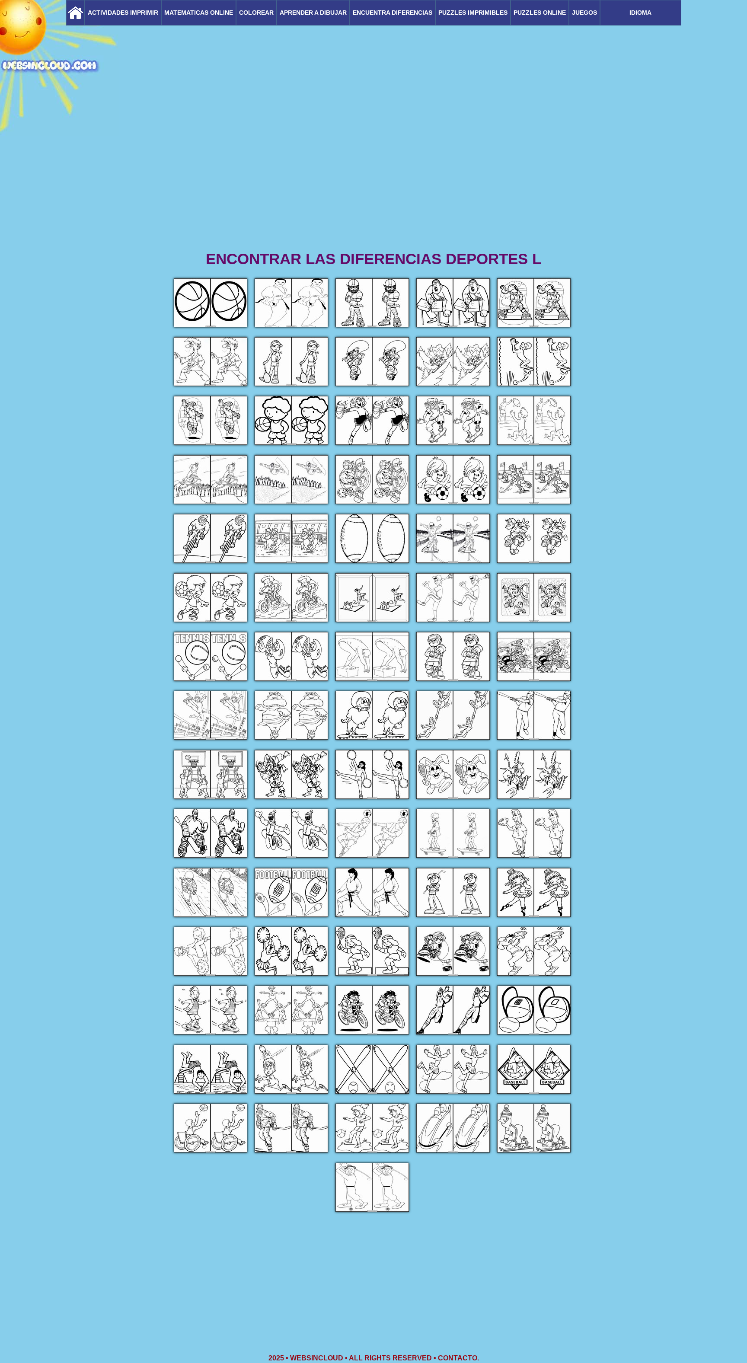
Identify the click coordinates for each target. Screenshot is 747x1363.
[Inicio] (75, 13)
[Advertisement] (373, 181)
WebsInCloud (316, 1358)
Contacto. (458, 1358)
